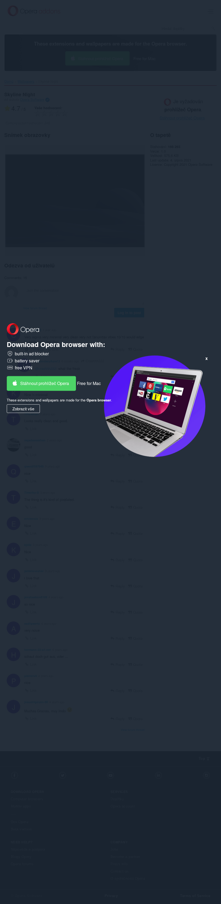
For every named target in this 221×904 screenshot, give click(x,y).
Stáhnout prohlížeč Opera (44, 383)
